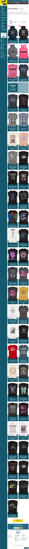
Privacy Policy (4, 48)
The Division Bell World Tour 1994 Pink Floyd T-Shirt (23, 399)
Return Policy (4, 55)
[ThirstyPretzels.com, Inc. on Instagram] (4, 36)
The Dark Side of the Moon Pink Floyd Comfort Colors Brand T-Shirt (23, 361)
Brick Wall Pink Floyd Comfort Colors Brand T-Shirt (24, 283)
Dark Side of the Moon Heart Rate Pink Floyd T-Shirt (23, 496)
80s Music (3, 15)
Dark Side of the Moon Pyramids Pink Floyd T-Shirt (12, 477)
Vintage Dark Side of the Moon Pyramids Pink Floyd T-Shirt (13, 167)
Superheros (3, 17)
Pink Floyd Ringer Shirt (12, 245)
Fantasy (3, 23)
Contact (3, 47)
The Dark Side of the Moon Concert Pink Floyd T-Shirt (23, 167)
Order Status (4, 54)
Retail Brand (2, 26)
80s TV (3, 20)
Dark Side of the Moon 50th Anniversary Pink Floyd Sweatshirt (12, 457)
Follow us (3, 34)
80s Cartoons (3, 11)
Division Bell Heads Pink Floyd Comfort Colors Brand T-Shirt (13, 129)
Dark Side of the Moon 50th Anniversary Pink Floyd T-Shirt (23, 457)
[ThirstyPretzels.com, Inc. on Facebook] (3, 36)
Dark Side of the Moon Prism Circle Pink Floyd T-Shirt (13, 321)
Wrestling (3, 29)
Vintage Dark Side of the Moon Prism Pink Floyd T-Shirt (13, 187)
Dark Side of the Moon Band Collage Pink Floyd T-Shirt (13, 496)
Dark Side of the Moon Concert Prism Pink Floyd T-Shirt (23, 477)
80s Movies (2, 8)
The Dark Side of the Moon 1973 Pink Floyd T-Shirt (23, 245)
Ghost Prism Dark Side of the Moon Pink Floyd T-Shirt (23, 341)
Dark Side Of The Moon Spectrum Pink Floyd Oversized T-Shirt (23, 206)
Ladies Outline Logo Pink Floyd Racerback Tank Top (24, 60)
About (3, 46)
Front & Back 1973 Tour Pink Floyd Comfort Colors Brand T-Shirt (23, 321)
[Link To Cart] (27, 0)
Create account (12, 537)
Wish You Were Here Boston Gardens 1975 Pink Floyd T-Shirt (12, 419)
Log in (3, 40)
